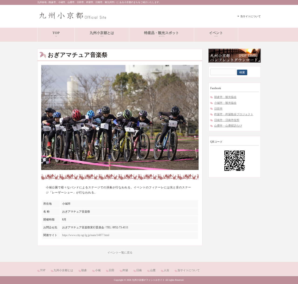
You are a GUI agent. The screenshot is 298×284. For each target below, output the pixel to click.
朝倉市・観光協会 (225, 97)
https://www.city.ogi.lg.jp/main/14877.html (85, 235)
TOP (42, 270)
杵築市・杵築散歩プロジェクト (233, 114)
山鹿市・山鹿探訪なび (228, 125)
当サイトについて (250, 16)
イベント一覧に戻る (119, 252)
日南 (139, 270)
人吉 (166, 270)
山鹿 (153, 270)
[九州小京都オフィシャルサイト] (72, 19)
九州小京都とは (63, 270)
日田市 (218, 108)
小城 (98, 270)
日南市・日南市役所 (226, 120)
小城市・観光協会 (225, 103)
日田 (111, 270)
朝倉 (84, 270)
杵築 (125, 270)
